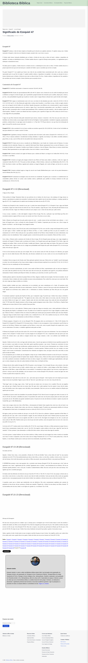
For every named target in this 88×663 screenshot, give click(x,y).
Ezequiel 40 (41, 545)
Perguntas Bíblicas (30, 642)
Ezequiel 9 (53, 539)
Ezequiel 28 (35, 543)
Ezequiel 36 (17, 545)
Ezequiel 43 (59, 545)
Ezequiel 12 (5, 541)
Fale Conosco (63, 641)
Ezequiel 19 (47, 541)
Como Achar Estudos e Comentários (34, 639)
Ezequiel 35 (11, 545)
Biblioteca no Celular (6, 635)
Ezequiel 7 (42, 539)
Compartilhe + (7, 551)
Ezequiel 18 (41, 541)
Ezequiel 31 (53, 543)
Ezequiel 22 (65, 541)
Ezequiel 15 (23, 541)
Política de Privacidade (65, 643)
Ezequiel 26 (23, 543)
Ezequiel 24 (11, 543)
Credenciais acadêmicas (65, 635)
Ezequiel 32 (59, 543)
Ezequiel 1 (9, 539)
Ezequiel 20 (53, 541)
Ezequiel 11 (65, 539)
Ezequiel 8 (47, 539)
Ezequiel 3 (20, 539)
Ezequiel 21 (59, 541)
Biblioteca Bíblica (16, 3)
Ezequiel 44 (65, 545)
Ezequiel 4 (25, 539)
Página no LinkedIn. (44, 583)
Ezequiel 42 (53, 545)
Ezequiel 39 (35, 545)
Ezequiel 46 (11, 547)
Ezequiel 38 (29, 545)
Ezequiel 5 (31, 539)
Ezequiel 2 (14, 539)
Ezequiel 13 (11, 541)
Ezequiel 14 (17, 541)
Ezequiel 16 (29, 541)
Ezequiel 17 (35, 541)
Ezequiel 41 (47, 545)
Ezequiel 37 (23, 545)
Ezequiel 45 (5, 547)
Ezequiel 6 (36, 539)
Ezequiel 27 (29, 543)
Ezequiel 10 (59, 539)
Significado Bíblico (30, 637)
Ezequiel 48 (23, 547)
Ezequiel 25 (17, 543)
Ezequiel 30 (47, 543)
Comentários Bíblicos (31, 635)
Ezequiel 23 (5, 543)
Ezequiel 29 (41, 543)
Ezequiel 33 (65, 543)
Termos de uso (63, 645)
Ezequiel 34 (5, 545)
